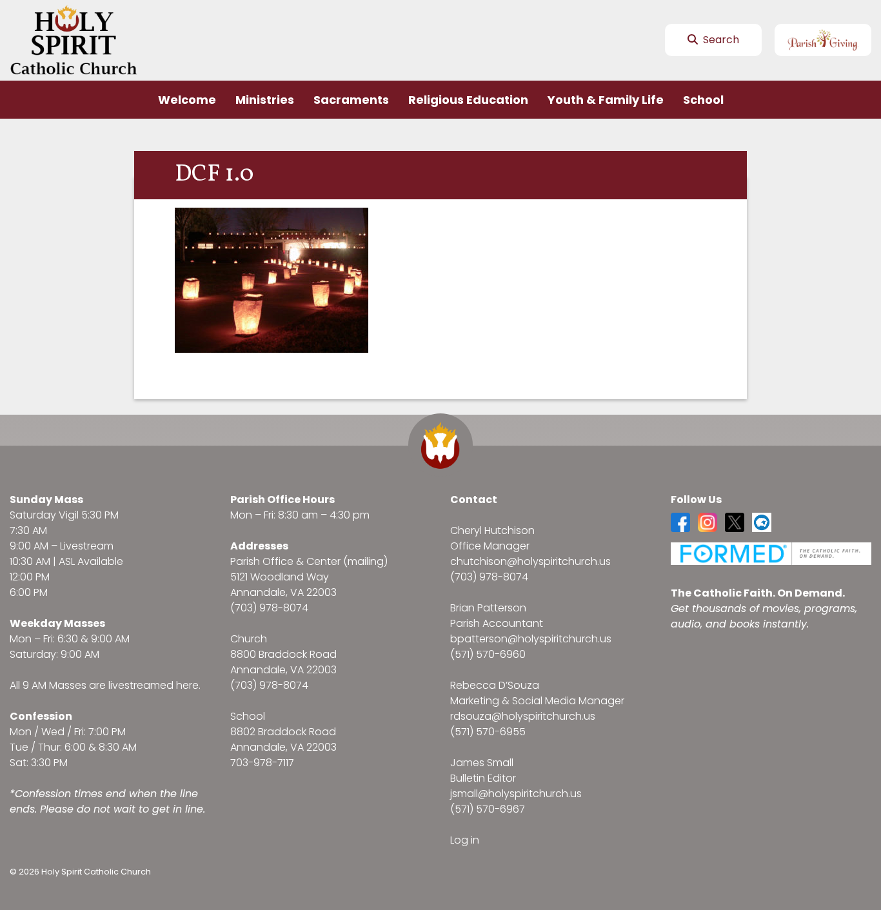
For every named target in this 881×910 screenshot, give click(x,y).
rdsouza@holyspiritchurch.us (522, 716)
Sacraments (351, 100)
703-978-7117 (262, 762)
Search (719, 39)
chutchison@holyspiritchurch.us (530, 561)
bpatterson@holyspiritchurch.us (530, 638)
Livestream (87, 546)
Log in (464, 840)
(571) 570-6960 (488, 654)
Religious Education (468, 100)
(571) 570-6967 (487, 809)
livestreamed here (153, 685)
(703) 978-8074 (269, 607)
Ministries (264, 100)
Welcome (187, 100)
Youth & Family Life (606, 100)
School (703, 100)
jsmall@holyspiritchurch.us (516, 793)
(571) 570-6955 (488, 731)
